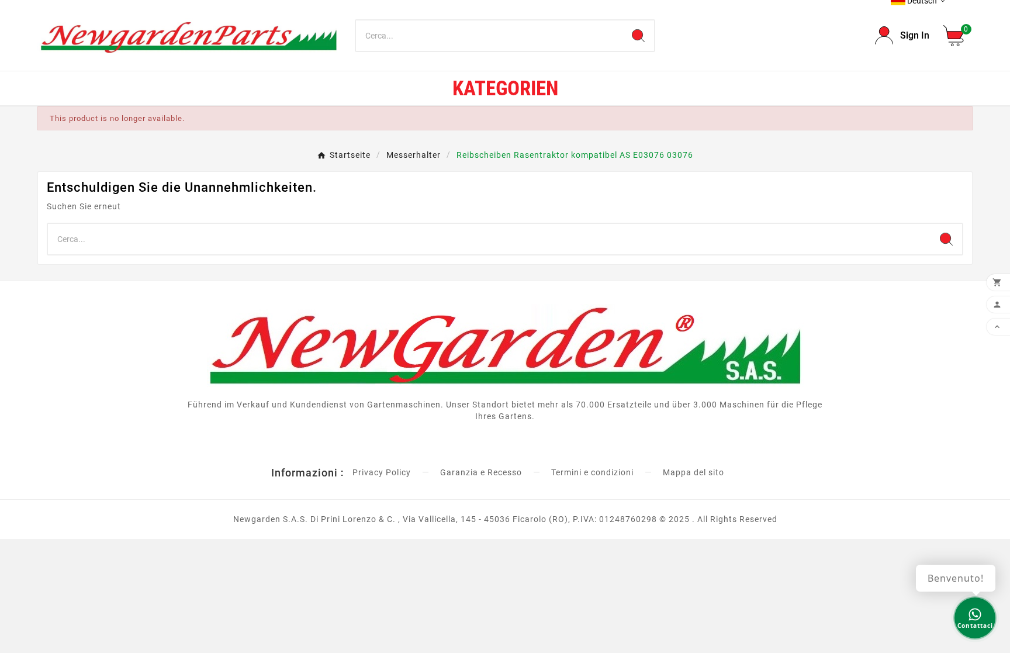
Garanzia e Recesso (481, 472)
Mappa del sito (693, 472)
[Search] (638, 35)
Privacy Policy (381, 472)
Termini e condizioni (592, 472)
